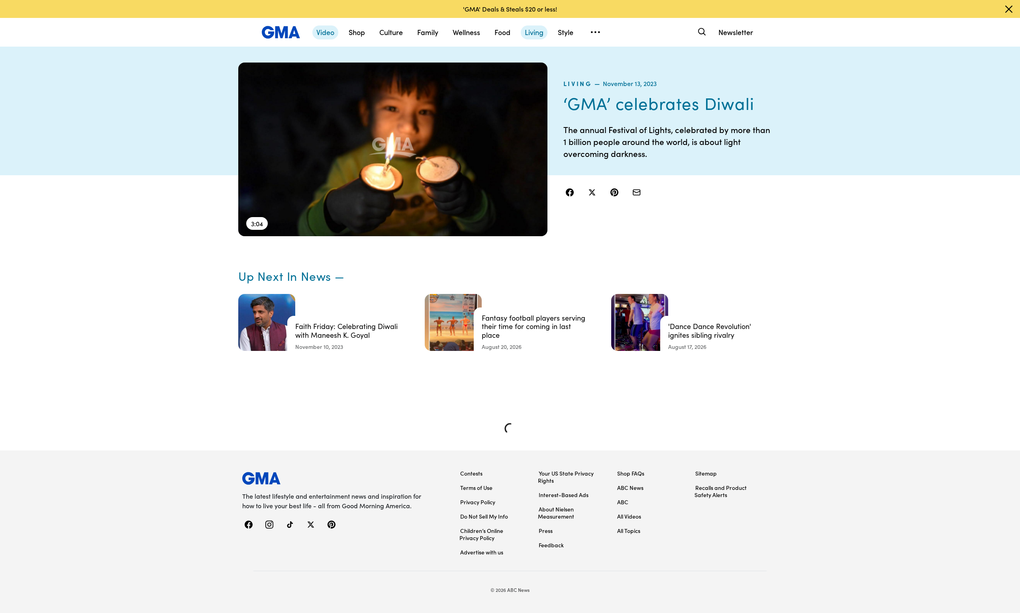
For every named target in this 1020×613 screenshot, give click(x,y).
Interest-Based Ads (563, 495)
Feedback (551, 545)
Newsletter (735, 32)
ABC (622, 502)
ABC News (630, 488)
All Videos (629, 516)
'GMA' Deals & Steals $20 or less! (510, 8)
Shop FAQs (630, 473)
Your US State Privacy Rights (566, 476)
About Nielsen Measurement (556, 512)
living (577, 83)
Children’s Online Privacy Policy (481, 534)
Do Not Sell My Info (484, 516)
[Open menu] (595, 32)
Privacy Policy (477, 502)
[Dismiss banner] (1009, 9)
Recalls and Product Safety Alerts (720, 491)
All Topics (628, 531)
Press (546, 531)
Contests (471, 473)
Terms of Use (476, 488)
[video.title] (392, 149)
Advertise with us (481, 552)
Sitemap (706, 473)
